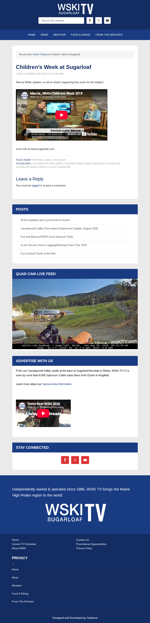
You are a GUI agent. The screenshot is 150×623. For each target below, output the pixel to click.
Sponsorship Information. (57, 384)
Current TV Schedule (24, 544)
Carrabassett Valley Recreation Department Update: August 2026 (59, 228)
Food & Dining (20, 593)
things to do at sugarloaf (54, 167)
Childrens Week (74, 163)
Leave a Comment (26, 74)
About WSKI (19, 548)
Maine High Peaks (95, 163)
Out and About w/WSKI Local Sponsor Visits (46, 236)
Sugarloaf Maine (26, 167)
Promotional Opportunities (91, 544)
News (48, 160)
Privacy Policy (84, 548)
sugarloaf (113, 163)
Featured (38, 160)
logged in (37, 185)
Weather (17, 585)
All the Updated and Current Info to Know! (45, 220)
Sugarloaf (59, 160)
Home (15, 539)
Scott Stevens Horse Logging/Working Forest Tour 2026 (53, 245)
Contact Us (82, 539)
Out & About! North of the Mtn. (38, 253)
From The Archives (23, 601)
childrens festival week (47, 163)
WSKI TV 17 (75, 13)
